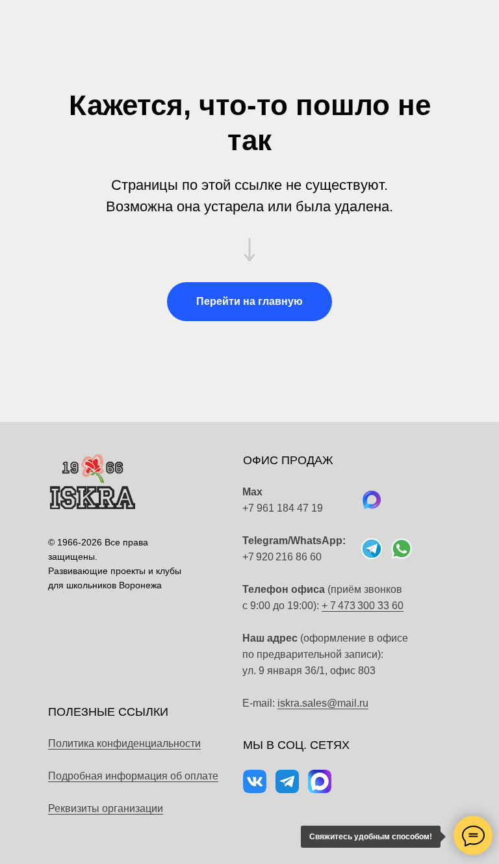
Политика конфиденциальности (124, 743)
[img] (401, 548)
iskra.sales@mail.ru (322, 703)
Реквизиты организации (105, 808)
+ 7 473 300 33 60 (362, 605)
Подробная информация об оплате (133, 775)
